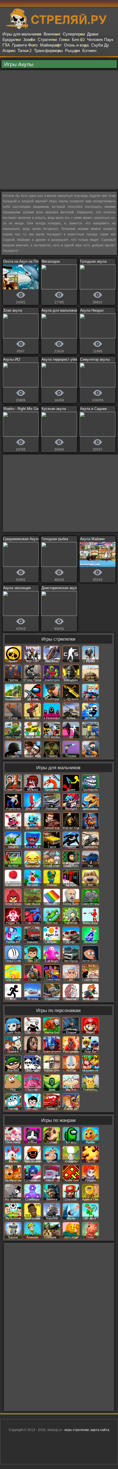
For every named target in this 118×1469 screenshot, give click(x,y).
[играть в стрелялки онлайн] (59, 28)
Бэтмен (89, 50)
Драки (92, 34)
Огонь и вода (76, 45)
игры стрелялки (76, 1430)
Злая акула (12, 310)
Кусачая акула (53, 409)
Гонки (64, 39)
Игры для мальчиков (21, 34)
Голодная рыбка (54, 539)
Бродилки (11, 39)
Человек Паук (100, 39)
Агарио (8, 50)
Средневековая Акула (21, 539)
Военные (52, 34)
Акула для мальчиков (59, 310)
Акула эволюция (17, 588)
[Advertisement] (59, 129)
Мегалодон (50, 261)
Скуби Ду (100, 45)
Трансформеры (48, 50)
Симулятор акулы (95, 359)
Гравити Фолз (25, 45)
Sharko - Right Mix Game (23, 409)
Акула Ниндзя (91, 310)
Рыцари (72, 50)
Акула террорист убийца (61, 359)
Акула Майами (92, 539)
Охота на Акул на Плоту (23, 261)
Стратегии (47, 39)
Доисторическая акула (60, 588)
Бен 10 (78, 39)
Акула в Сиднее (93, 409)
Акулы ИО (11, 359)
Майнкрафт (51, 45)
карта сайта (100, 1430)
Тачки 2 (25, 50)
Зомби (29, 39)
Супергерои (74, 34)
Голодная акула (93, 261)
